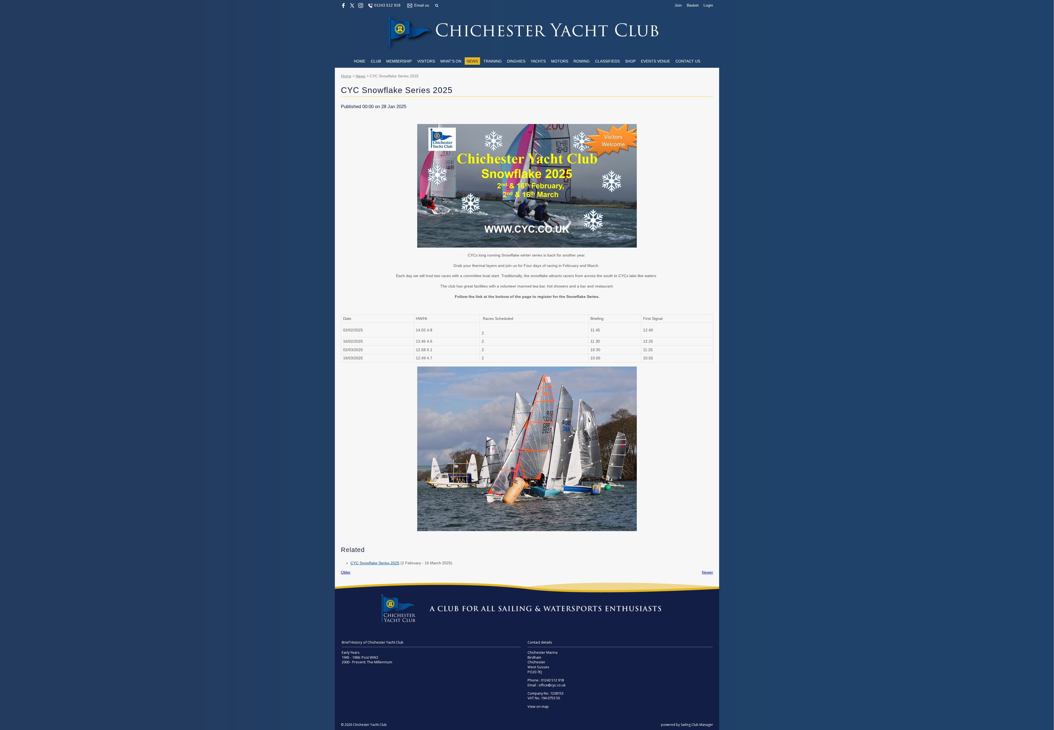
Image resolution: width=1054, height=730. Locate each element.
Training (492, 61)
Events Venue (655, 61)
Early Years (351, 652)
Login (708, 5)
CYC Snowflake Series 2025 (375, 563)
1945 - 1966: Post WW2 (360, 657)
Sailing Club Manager (697, 724)
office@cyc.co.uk (552, 685)
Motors (559, 61)
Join (678, 5)
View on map (538, 706)
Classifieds (607, 61)
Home (359, 61)
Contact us (687, 61)
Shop (630, 61)
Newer (707, 572)
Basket (693, 5)
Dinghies (516, 61)
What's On (450, 61)
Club (376, 61)
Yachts (538, 61)
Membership (399, 61)
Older (346, 572)
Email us (421, 5)
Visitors (426, 61)
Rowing (581, 61)
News (472, 61)
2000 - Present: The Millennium (367, 662)
